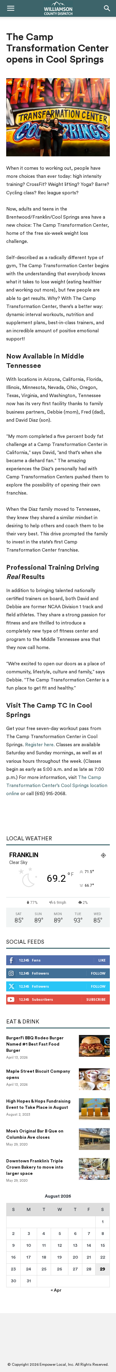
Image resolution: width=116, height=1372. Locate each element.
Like (101, 960)
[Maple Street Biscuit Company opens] (94, 1079)
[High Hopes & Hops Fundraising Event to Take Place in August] (94, 1109)
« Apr (56, 1290)
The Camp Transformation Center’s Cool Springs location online (56, 785)
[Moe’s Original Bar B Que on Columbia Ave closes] (94, 1139)
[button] (10, 8)
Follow (98, 973)
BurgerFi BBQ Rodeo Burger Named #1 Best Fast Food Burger (35, 1044)
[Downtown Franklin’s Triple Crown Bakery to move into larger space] (94, 1169)
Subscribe (95, 999)
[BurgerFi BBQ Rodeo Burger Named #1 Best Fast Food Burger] (94, 1046)
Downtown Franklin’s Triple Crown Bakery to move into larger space (34, 1167)
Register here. (40, 745)
